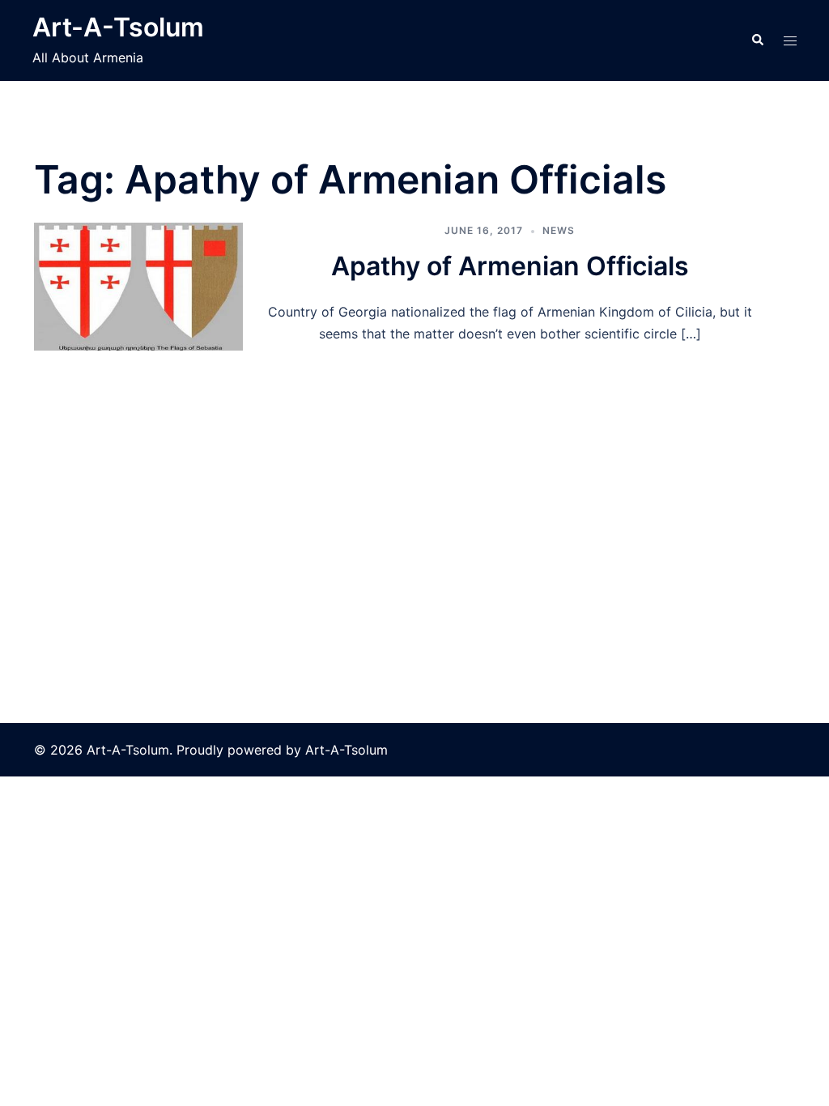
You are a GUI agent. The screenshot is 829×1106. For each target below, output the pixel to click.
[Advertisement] (414, 472)
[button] (756, 40)
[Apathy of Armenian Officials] (138, 287)
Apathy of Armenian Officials (510, 266)
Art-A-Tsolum (118, 27)
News (558, 230)
